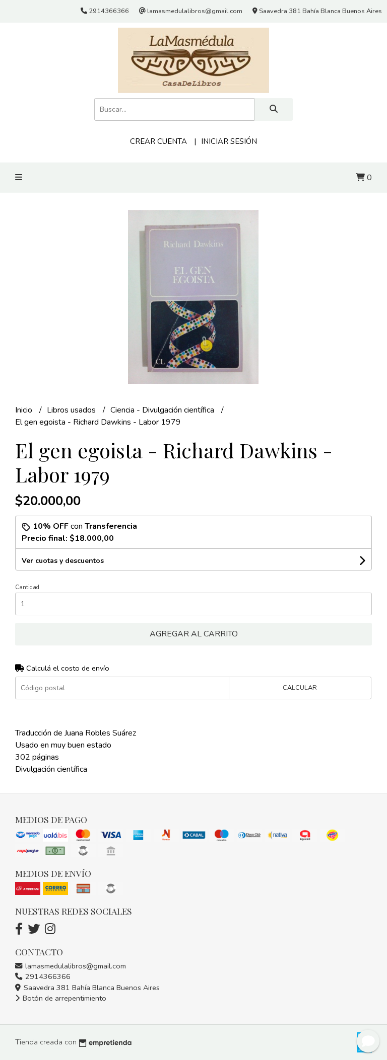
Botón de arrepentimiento (63, 998)
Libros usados (72, 410)
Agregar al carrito (194, 633)
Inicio (24, 410)
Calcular (300, 687)
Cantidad (27, 587)
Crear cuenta (158, 141)
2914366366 (47, 976)
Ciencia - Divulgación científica (163, 410)
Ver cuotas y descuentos (63, 560)
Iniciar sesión (229, 141)
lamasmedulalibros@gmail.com (74, 966)
